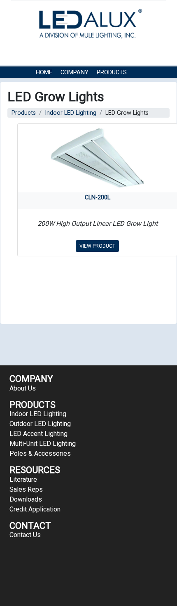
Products (112, 72)
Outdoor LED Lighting (40, 424)
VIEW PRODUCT (97, 246)
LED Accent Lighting (38, 434)
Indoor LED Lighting (70, 112)
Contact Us (95, 84)
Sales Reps (26, 489)
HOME (44, 72)
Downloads (25, 499)
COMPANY (74, 72)
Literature (23, 479)
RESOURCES (52, 84)
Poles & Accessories (40, 453)
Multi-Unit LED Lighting (42, 443)
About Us (22, 388)
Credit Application (35, 509)
